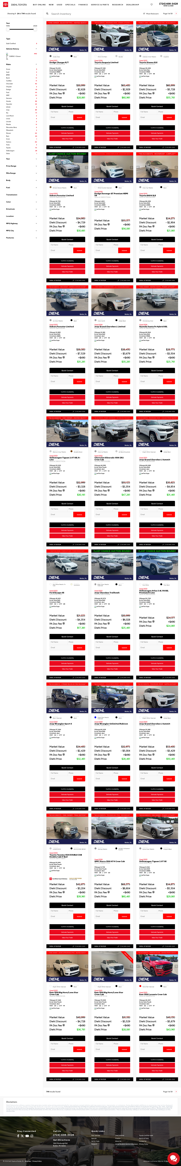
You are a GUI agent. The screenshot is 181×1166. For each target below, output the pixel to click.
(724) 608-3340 (80, 147)
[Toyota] (5, 4)
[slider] (8, 29)
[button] (86, 36)
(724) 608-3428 (168, 3)
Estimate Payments (67, 133)
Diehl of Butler (55, 147)
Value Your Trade (67, 139)
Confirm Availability (67, 128)
